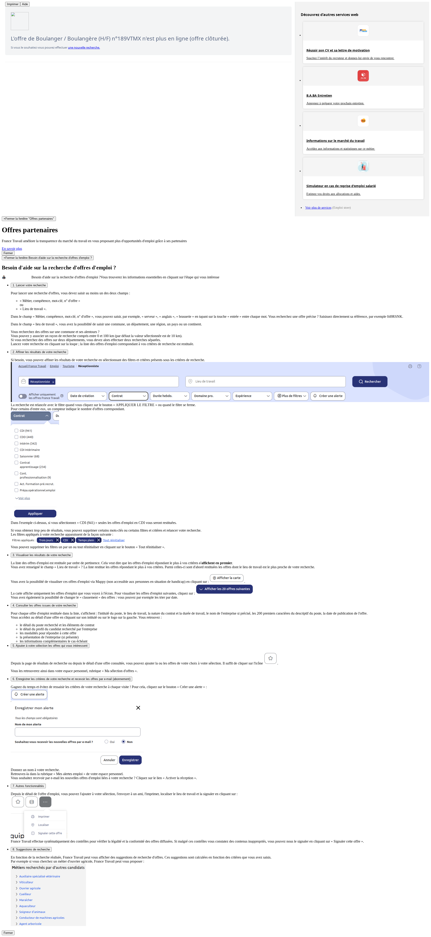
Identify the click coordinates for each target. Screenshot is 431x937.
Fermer (8, 253)
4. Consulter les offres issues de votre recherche (44, 605)
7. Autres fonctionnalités (28, 786)
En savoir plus (12, 248)
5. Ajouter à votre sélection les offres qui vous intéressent (50, 645)
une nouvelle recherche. (84, 47)
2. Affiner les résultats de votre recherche (39, 352)
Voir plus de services (318, 207)
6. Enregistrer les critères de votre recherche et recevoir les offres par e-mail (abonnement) (71, 679)
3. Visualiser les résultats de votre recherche (42, 555)
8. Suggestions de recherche (31, 849)
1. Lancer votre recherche (29, 285)
